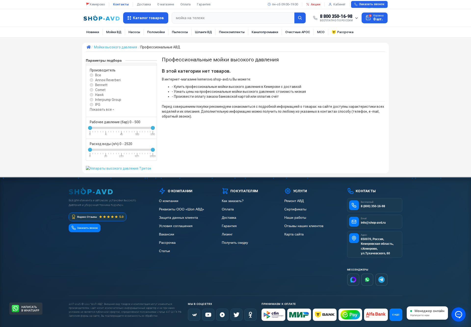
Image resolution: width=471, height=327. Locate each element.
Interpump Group (108, 100)
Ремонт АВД (294, 201)
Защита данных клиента (178, 217)
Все (98, 75)
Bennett (101, 85)
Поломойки (156, 32)
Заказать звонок (371, 4)
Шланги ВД (203, 32)
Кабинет (339, 4)
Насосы (134, 32)
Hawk (99, 95)
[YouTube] (208, 315)
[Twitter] (236, 315)
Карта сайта (294, 234)
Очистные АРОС (297, 32)
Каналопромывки (265, 32)
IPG (97, 105)
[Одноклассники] (250, 315)
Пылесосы (180, 32)
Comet (100, 90)
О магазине (165, 4)
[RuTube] (222, 315)
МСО (321, 32)
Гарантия (203, 4)
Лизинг (227, 234)
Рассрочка (345, 32)
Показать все (101, 109)
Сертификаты (295, 209)
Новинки (92, 32)
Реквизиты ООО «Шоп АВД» (181, 209)
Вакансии (166, 234)
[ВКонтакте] (194, 315)
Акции (315, 4)
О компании (168, 201)
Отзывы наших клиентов (303, 226)
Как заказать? (233, 201)
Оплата (185, 4)
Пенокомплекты (232, 32)
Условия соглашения (176, 226)
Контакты (121, 4)
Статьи (164, 251)
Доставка (144, 4)
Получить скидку (235, 243)
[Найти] (300, 18)
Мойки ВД (113, 32)
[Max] (353, 279)
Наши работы (295, 217)
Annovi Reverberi (108, 80)
